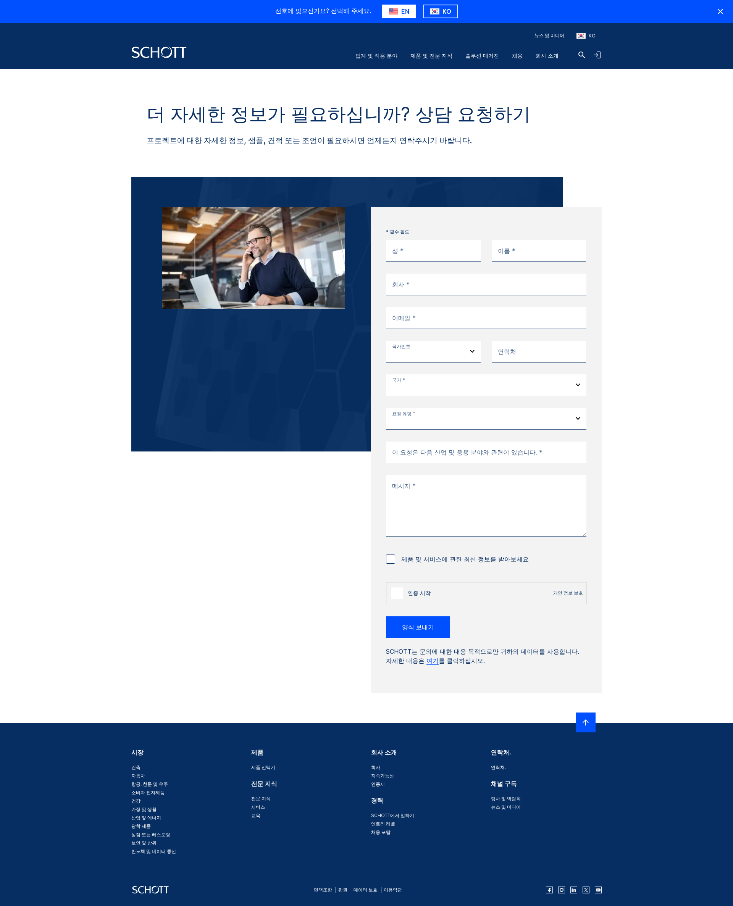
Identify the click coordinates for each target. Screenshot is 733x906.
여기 (432, 660)
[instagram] (561, 890)
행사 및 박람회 (506, 798)
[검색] (581, 55)
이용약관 (393, 890)
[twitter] (586, 890)
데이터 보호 (366, 890)
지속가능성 (382, 776)
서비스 (258, 807)
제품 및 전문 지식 (431, 55)
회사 (375, 767)
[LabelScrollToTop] (586, 722)
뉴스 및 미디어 (549, 35)
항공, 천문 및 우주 (149, 784)
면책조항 (323, 890)
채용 (517, 55)
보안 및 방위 (144, 843)
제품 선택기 (263, 767)
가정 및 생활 (144, 809)
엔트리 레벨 (383, 824)
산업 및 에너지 (146, 818)
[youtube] (598, 890)
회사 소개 (547, 55)
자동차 (138, 776)
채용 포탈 (381, 832)
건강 (135, 801)
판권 (342, 890)
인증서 (378, 784)
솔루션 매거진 (482, 55)
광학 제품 (141, 826)
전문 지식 (261, 798)
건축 (135, 767)
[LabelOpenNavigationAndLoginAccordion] (597, 55)
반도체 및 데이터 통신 (153, 851)
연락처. (498, 767)
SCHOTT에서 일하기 (392, 815)
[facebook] (549, 890)
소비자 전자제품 (148, 792)
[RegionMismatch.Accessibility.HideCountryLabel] (720, 11)
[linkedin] (573, 890)
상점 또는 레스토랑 (150, 834)
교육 (255, 815)
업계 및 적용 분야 (376, 55)
